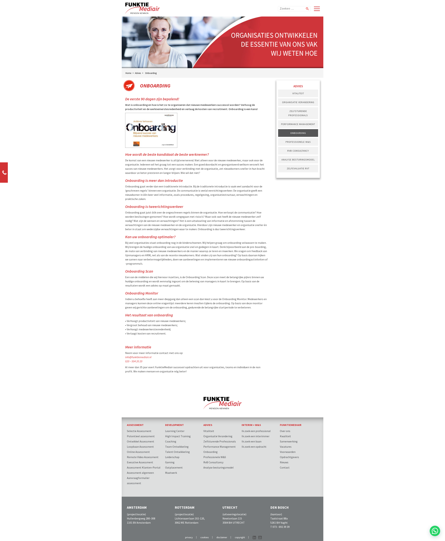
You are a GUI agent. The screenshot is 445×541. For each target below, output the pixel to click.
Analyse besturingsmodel (298, 159)
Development (174, 425)
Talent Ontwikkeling (177, 452)
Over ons (285, 431)
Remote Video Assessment (143, 457)
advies (138, 73)
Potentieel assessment (141, 436)
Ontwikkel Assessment (140, 441)
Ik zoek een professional (256, 431)
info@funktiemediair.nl (138, 357)
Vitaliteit (298, 93)
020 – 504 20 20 (133, 361)
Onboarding (298, 133)
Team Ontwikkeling (177, 446)
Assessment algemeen (140, 472)
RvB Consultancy (298, 150)
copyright (240, 537)
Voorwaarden (288, 452)
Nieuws (284, 462)
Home (128, 73)
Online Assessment (138, 452)
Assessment (135, 425)
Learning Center (174, 431)
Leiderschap (172, 457)
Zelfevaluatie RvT (298, 168)
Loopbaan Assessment (140, 446)
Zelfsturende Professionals (298, 113)
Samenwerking (289, 441)
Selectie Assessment (139, 431)
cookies (204, 537)
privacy (189, 537)
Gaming (170, 462)
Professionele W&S (298, 141)
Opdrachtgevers (289, 457)
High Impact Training (178, 436)
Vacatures (286, 446)
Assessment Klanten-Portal (143, 467)
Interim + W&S (251, 425)
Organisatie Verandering (298, 102)
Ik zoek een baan (251, 441)
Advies (207, 425)
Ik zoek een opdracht (254, 446)
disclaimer (221, 537)
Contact (285, 467)
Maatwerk (171, 472)
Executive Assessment (140, 462)
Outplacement (174, 467)
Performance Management (298, 124)
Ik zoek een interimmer (255, 436)
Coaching (170, 441)
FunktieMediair (290, 425)
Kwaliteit (285, 436)
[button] (435, 531)
